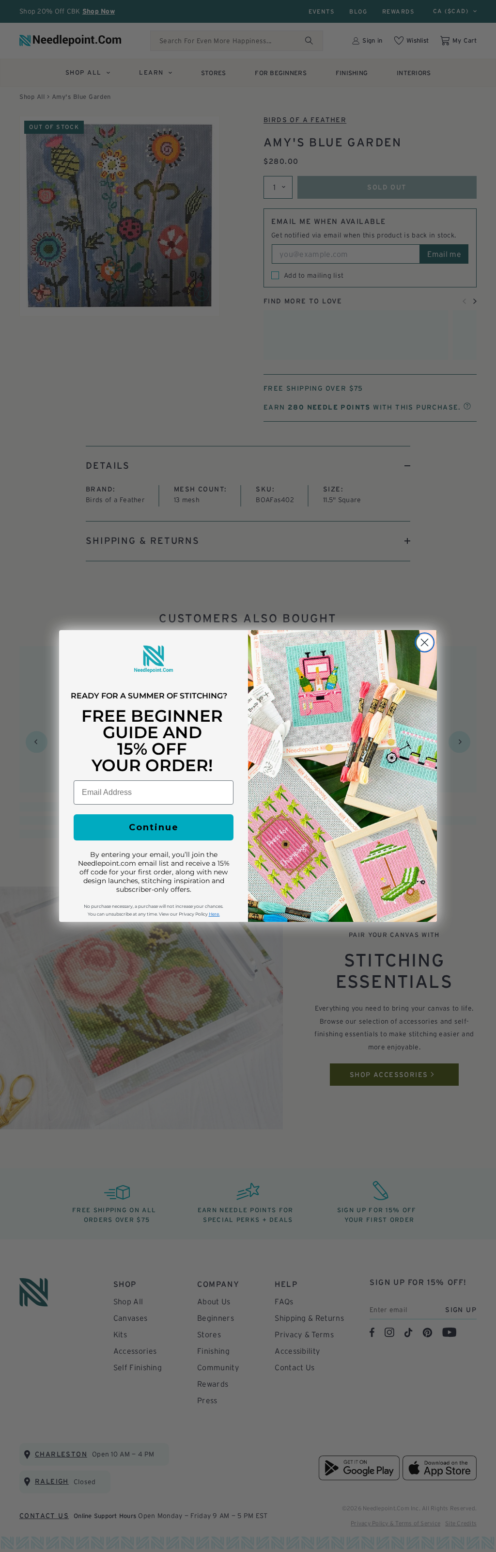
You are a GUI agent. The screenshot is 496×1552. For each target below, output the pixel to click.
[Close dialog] (424, 642)
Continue (154, 827)
